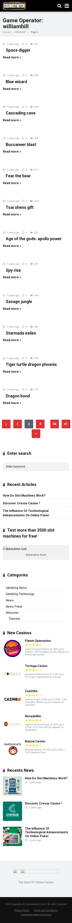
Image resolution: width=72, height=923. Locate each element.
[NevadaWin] (12, 732)
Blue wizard (16, 81)
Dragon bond (18, 396)
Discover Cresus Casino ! (21, 503)
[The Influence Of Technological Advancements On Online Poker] (12, 845)
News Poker (14, 606)
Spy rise (13, 270)
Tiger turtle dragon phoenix (31, 364)
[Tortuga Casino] (12, 682)
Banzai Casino (35, 741)
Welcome (12, 613)
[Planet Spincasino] (12, 657)
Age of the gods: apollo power (34, 238)
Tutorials (14, 619)
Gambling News (16, 588)
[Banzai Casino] (12, 758)
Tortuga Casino (36, 666)
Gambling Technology (20, 594)
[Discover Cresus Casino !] (12, 820)
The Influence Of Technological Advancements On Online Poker (26, 513)
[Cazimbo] (12, 707)
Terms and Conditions (46, 910)
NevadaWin (33, 716)
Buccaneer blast (21, 144)
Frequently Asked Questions (36, 914)
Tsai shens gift (20, 207)
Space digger (18, 50)
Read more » (12, 57)
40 (54, 424)
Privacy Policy (21, 910)
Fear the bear (18, 175)
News (10, 600)
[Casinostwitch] (14, 5)
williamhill (20, 32)
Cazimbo (31, 691)
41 (66, 424)
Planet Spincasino (38, 641)
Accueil (7, 32)
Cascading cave (21, 113)
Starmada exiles (21, 333)
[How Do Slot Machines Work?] (12, 795)
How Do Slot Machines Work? (24, 495)
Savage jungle (19, 301)
